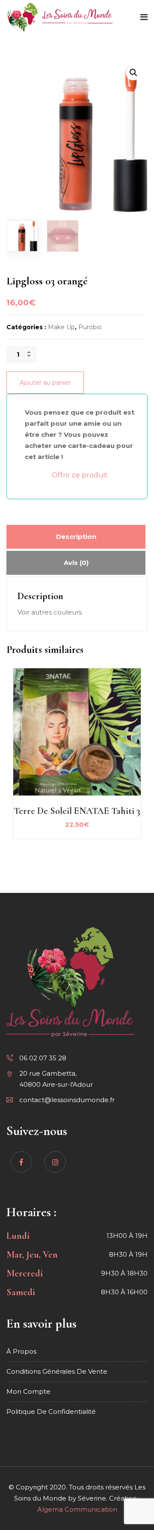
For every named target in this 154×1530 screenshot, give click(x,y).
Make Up (61, 327)
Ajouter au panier (45, 382)
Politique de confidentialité (51, 1411)
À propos (21, 1351)
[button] (133, 72)
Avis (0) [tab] (76, 563)
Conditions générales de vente (56, 1371)
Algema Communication (77, 1509)
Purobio (90, 327)
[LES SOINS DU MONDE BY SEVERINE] (60, 18)
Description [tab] (76, 536)
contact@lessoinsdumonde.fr (67, 1100)
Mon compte (28, 1391)
